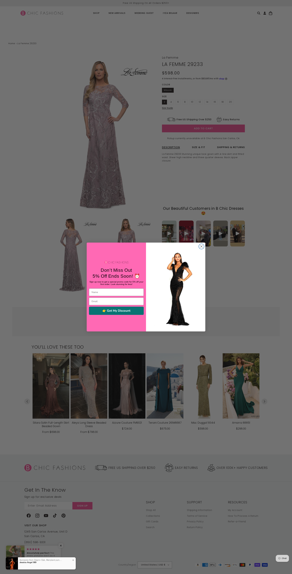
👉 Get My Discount (116, 311)
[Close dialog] (201, 246)
